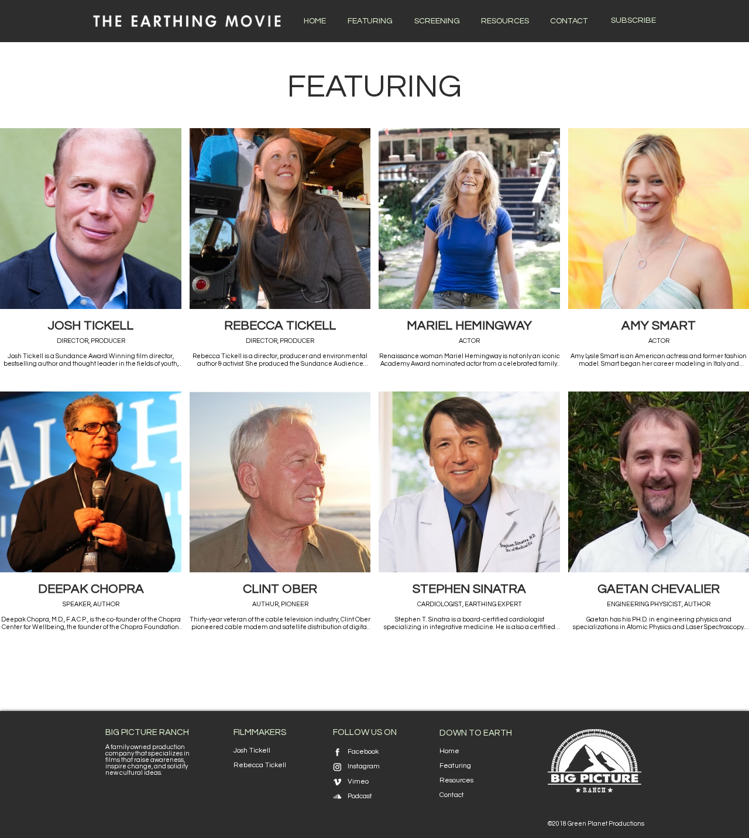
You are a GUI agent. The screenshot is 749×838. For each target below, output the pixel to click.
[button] (633, 20)
